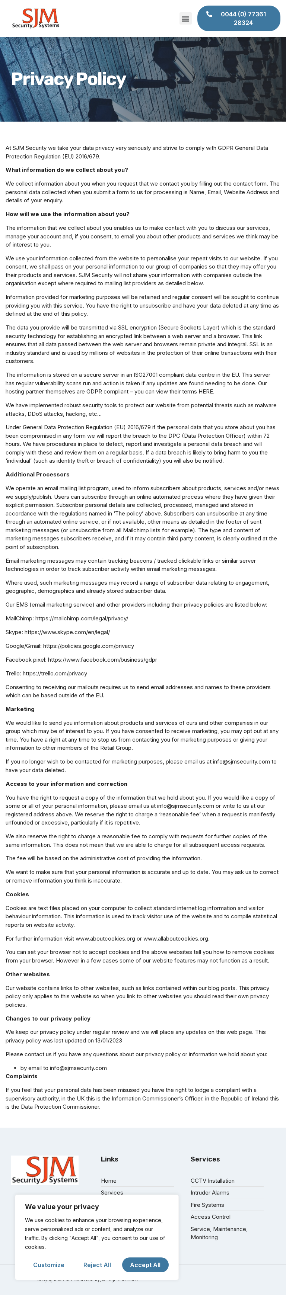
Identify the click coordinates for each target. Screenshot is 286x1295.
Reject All (97, 1265)
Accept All (145, 1265)
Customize (48, 1265)
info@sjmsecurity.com (241, 761)
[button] (185, 18)
